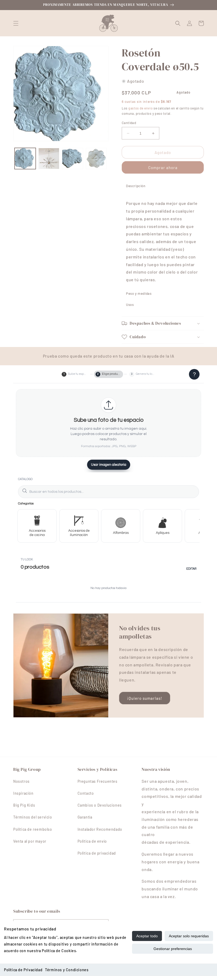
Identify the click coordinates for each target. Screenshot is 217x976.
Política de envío (92, 841)
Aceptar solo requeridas (189, 936)
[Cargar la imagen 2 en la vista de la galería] (49, 158)
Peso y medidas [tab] (138, 293)
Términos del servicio (32, 817)
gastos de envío (140, 108)
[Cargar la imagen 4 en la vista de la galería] (96, 158)
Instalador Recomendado (100, 829)
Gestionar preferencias (172, 949)
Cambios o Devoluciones (100, 805)
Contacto (86, 793)
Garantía (85, 817)
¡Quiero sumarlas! (144, 698)
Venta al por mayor (29, 841)
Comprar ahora (163, 167)
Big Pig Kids (24, 805)
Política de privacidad (97, 853)
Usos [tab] (130, 304)
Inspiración (23, 793)
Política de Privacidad (23, 970)
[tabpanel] (163, 239)
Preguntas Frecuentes (97, 781)
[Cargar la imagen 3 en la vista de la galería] (72, 158)
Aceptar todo (147, 936)
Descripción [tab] (136, 186)
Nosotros (21, 781)
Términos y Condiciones (66, 970)
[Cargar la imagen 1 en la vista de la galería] (25, 158)
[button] (16, 23)
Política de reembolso (32, 829)
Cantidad (129, 123)
